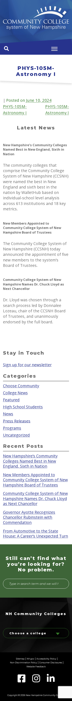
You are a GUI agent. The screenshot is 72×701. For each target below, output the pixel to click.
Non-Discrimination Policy (23, 662)
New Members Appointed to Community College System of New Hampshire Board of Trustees (35, 479)
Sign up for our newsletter (27, 364)
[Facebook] (22, 681)
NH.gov (30, 659)
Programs (12, 428)
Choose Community (21, 385)
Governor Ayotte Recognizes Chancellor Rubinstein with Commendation (29, 517)
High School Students (23, 407)
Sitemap (20, 659)
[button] (6, 48)
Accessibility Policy (46, 659)
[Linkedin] (51, 681)
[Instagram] (36, 681)
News (8, 414)
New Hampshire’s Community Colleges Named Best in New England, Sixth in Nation (30, 461)
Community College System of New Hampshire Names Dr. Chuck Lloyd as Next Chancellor (35, 498)
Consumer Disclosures (50, 662)
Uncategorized (16, 435)
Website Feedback (36, 666)
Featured (11, 399)
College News (15, 392)
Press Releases (16, 421)
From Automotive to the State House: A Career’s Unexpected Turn (35, 533)
